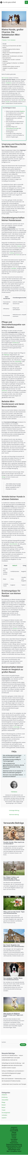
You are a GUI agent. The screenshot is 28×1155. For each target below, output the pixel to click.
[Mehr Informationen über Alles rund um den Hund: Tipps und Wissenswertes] (13, 903)
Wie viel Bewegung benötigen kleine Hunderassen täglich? (12, 756)
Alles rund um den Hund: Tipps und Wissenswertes (13, 912)
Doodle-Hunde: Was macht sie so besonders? (13, 842)
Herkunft (14, 565)
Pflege (3, 1102)
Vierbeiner (8, 83)
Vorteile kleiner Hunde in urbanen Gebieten (11, 60)
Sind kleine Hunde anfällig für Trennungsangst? (12, 760)
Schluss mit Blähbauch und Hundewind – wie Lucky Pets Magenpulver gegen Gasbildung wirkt (13, 1073)
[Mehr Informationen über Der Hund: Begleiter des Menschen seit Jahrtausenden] (13, 936)
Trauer (3, 1110)
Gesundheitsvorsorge (12, 128)
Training (11, 253)
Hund (17, 254)
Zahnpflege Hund (14, 1149)
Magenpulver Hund (14, 1148)
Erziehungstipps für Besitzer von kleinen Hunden (13, 64)
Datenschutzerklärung (14, 1144)
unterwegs (16, 727)
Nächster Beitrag (14, 814)
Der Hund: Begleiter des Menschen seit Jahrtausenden (13, 945)
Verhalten (13, 268)
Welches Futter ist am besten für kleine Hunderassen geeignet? (13, 771)
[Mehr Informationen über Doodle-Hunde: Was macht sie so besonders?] (13, 833)
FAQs (4, 70)
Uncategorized (6, 1112)
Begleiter (22, 111)
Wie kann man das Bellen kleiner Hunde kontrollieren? (13, 775)
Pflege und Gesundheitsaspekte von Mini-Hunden (12, 53)
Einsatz (15, 628)
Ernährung (15, 342)
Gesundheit (5, 1100)
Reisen (3, 1107)
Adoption (4, 1094)
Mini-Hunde (5, 78)
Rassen (5, 40)
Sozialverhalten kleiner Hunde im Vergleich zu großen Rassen (11, 67)
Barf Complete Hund (14, 1151)
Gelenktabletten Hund (14, 1146)
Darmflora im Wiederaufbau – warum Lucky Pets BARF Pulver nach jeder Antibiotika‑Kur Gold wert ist (12, 1058)
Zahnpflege (18, 361)
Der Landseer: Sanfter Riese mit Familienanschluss (12, 978)
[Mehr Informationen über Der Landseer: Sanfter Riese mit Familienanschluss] (13, 969)
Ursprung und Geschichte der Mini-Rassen (12, 46)
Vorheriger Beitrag (14, 810)
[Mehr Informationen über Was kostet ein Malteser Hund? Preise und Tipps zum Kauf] (13, 1004)
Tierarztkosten (13, 544)
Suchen (4, 1042)
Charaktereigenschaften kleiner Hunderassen (11, 50)
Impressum (14, 1143)
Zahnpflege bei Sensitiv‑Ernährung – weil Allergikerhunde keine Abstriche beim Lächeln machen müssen (13, 1065)
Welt (22, 100)
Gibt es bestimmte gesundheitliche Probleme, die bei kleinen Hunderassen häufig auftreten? (13, 766)
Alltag (3, 477)
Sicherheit (4, 390)
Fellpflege (6, 354)
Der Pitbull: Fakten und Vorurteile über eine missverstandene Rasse (11, 878)
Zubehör (4, 1118)
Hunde (7, 101)
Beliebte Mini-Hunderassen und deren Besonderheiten (13, 57)
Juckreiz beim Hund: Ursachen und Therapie (14, 1084)
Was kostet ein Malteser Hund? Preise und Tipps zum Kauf (13, 1015)
